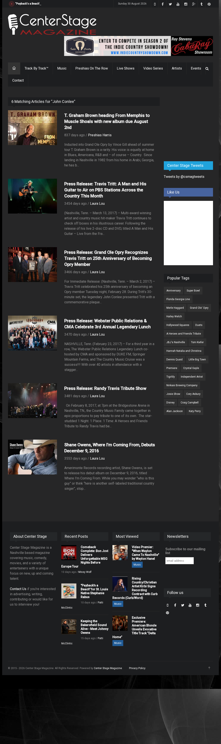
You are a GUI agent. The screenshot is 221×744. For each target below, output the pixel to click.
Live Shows (125, 68)
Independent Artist (192, 376)
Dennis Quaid (174, 359)
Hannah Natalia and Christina (183, 350)
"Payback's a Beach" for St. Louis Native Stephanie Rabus (50, 3)
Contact (18, 80)
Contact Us (18, 589)
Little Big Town (197, 359)
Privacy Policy (137, 668)
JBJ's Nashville (175, 342)
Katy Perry (195, 411)
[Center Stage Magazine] (52, 24)
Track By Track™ (36, 68)
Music (61, 68)
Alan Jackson (174, 411)
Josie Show (173, 393)
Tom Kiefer (197, 342)
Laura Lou (97, 204)
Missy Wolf (85, 572)
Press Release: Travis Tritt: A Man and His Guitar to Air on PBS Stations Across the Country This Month (105, 189)
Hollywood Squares (177, 325)
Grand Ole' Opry (199, 307)
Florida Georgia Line (178, 299)
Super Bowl (193, 290)
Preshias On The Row (91, 68)
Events (196, 68)
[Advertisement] (192, 124)
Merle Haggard (175, 307)
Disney (170, 402)
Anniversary (173, 290)
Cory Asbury (193, 393)
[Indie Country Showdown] (138, 46)
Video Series (153, 68)
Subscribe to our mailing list (185, 551)
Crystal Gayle (191, 368)
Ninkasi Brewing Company (181, 385)
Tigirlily (170, 376)
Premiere (171, 368)
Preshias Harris (100, 135)
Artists (177, 68)
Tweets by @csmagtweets (184, 177)
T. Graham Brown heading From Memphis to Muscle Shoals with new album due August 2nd (107, 121)
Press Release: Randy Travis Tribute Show (105, 388)
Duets (198, 325)
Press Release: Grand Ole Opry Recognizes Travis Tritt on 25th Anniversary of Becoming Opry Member (108, 258)
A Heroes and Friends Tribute (183, 333)
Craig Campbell (190, 402)
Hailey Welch (174, 316)
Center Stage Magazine (108, 668)
